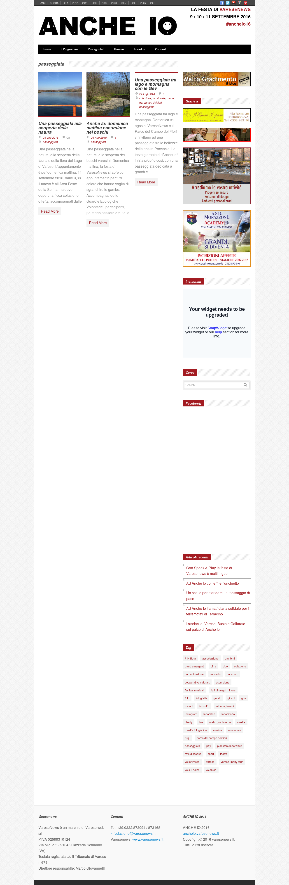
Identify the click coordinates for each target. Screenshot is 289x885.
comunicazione (194, 674)
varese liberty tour (232, 762)
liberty (188, 722)
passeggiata (50, 142)
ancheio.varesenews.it (201, 833)
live (201, 722)
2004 (153, 3)
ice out (189, 706)
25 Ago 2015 (99, 137)
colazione (145, 98)
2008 (114, 3)
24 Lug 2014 (147, 94)
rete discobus (193, 754)
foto (187, 698)
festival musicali (194, 690)
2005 (143, 3)
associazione (210, 658)
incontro (204, 706)
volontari (211, 770)
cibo (225, 666)
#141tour (190, 658)
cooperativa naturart (197, 682)
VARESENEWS (235, 9)
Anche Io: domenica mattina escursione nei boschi (107, 127)
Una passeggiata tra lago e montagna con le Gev (155, 84)
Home (47, 49)
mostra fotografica (196, 730)
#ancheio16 (238, 23)
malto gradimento (220, 722)
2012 (75, 3)
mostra (241, 722)
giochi (231, 698)
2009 (104, 3)
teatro (223, 754)
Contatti (160, 49)
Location (139, 49)
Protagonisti (96, 49)
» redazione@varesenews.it (133, 833)
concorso (232, 674)
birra (213, 666)
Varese (210, 762)
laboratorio (228, 714)
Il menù (119, 49)
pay (208, 746)
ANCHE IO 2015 (49, 3)
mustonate (159, 98)
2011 (85, 3)
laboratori (209, 714)
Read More (50, 211)
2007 (123, 3)
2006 (133, 3)
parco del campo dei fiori (212, 738)
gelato (217, 698)
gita (243, 698)
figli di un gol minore (223, 690)
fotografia (201, 698)
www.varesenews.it (147, 839)
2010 (94, 3)
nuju (187, 738)
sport (211, 754)
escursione (222, 682)
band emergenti (194, 666)
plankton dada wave (229, 746)
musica (217, 730)
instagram (191, 714)
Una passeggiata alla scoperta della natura (60, 127)
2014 (65, 3)
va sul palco (192, 770)
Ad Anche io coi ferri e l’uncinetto (212, 583)
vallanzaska (192, 762)
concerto (215, 674)
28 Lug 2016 (50, 137)
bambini (230, 658)
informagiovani (225, 706)
